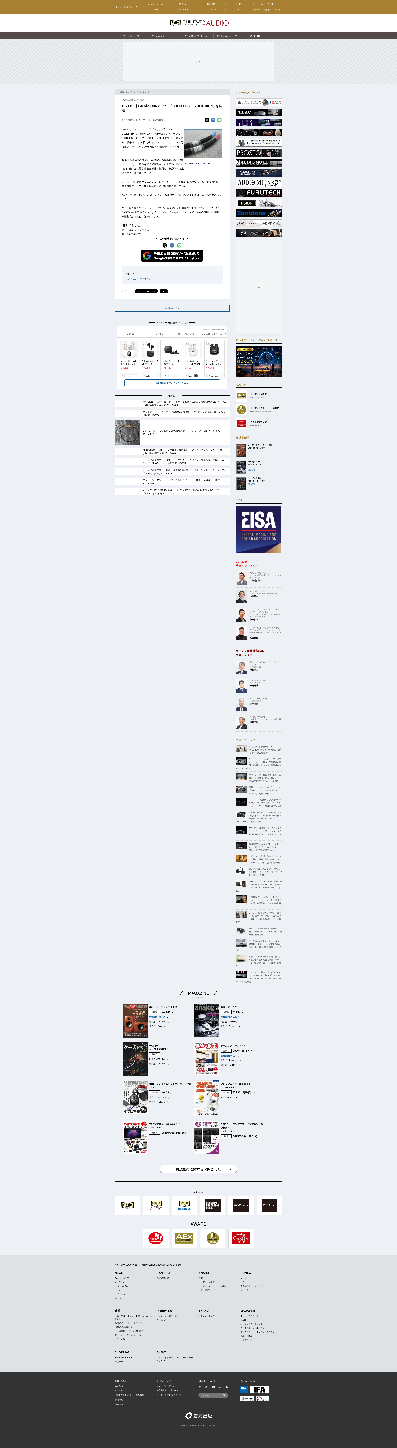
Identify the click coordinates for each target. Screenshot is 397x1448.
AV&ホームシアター (124, 1278)
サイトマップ (121, 1390)
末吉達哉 (254, 685)
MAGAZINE (198, 993)
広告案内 (119, 1385)
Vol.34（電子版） (243, 1092)
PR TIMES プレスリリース (169, 1394)
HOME (121, 92)
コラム (243, 1282)
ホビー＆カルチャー (124, 1294)
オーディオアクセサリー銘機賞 (212, 1286)
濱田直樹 (254, 637)
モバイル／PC (121, 1286)
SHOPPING (122, 1352)
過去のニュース (122, 1298)
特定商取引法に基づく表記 (169, 1390)
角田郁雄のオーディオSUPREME (130, 1330)
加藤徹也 (254, 722)
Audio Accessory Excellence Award (260, 411)
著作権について (164, 1380)
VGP (200, 1278)
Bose (156, 9)
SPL (239, 9)
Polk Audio (183, 9)
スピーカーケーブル (146, 291)
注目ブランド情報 (206, 1315)
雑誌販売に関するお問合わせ (198, 1169)
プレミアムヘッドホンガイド (253, 1327)
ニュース (129, 92)
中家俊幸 (254, 619)
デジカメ (119, 1290)
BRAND (203, 1310)
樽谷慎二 (254, 669)
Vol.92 (236, 1012)
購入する (252, 453)
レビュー (244, 1278)
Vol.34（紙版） (227, 1097)
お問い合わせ (121, 1380)
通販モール (120, 1361)
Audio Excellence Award (257, 397)
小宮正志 (254, 596)
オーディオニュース (142, 92)
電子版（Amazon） (158, 1021)
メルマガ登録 (246, 1339)
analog (243, 1319)
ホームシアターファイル (251, 1323)
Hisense (211, 9)
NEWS (119, 1273)
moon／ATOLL (267, 4)
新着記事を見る (172, 308)
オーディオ (120, 1282)
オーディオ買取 (267, 9)
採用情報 (119, 1404)
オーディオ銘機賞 (206, 1282)
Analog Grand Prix (255, 425)
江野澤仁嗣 (255, 580)
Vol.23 (165, 1092)
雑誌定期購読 (246, 1335)
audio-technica (156, 4)
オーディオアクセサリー (251, 1315)
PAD (164, 291)
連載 (117, 1310)
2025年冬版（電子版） (174, 1132)
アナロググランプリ (207, 1290)
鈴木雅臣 (254, 703)
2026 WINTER (241, 1050)
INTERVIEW (164, 1310)
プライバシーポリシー (167, 1385)
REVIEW (245, 1273)
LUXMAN (239, 4)
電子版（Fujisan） (157, 1026)
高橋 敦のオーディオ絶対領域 (128, 1322)
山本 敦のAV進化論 (123, 1326)
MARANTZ (183, 4)
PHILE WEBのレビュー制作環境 (129, 1394)
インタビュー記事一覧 (167, 1315)
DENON (211, 4)
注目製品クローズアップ (251, 1286)
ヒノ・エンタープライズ (138, 278)
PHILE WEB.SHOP (123, 1357)
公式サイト (150, 208)
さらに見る (245, 1290)
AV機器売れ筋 (163, 1278)
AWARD (203, 1273)
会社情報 (119, 1399)
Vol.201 (166, 1012)
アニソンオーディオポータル (128, 1334)
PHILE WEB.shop (157, 1059)
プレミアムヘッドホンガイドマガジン (257, 1331)
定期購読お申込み (157, 1016)
